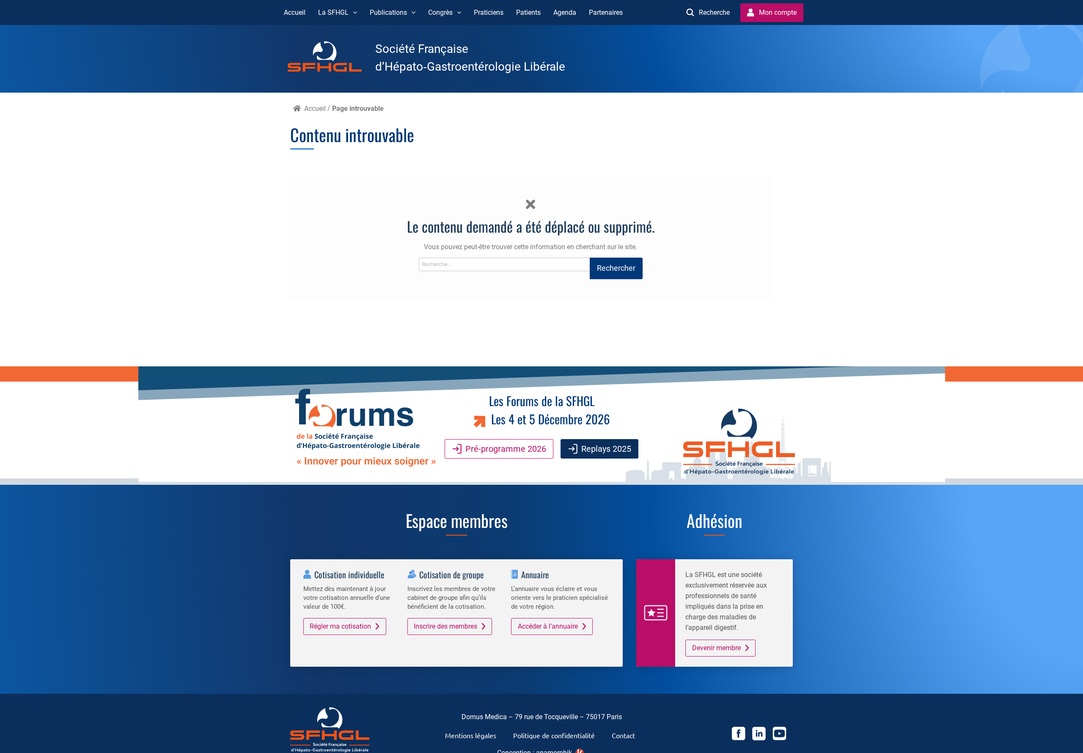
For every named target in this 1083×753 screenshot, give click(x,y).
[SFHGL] (331, 58)
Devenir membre (716, 648)
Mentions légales (470, 735)
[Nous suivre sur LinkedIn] (759, 735)
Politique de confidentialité (554, 735)
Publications (388, 12)
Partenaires (606, 12)
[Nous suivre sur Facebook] (738, 735)
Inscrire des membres (445, 626)
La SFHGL (333, 12)
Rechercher (616, 268)
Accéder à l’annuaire (548, 626)
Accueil (294, 12)
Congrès (440, 12)
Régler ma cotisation (340, 626)
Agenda (564, 12)
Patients (528, 12)
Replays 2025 (606, 449)
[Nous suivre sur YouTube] (779, 735)
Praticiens (488, 12)
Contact (623, 735)
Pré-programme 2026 (505, 449)
